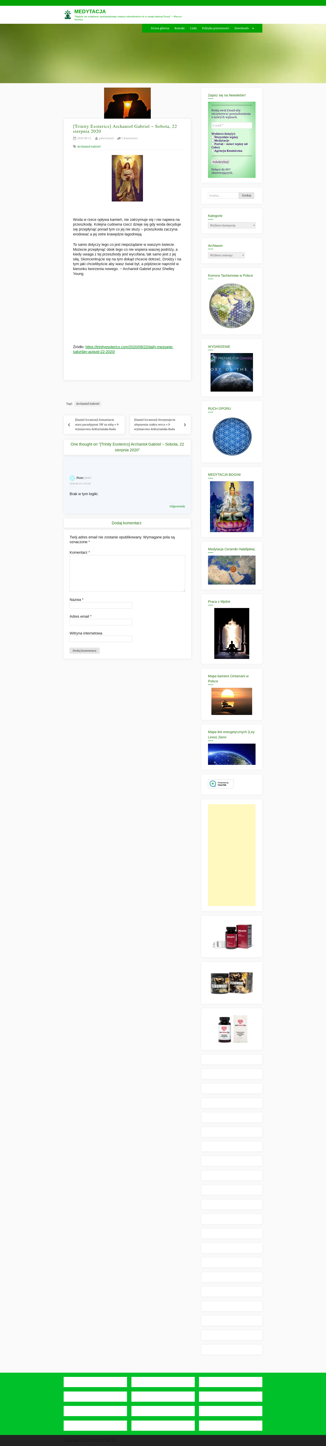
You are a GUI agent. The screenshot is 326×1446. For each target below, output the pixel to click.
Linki (193, 28)
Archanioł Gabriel (89, 146)
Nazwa (77, 599)
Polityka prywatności (215, 28)
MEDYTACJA (90, 11)
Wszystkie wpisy (226, 137)
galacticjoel (106, 138)
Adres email (81, 616)
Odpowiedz (177, 506)
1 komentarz (129, 138)
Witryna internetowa (86, 633)
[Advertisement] (232, 855)
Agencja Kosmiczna (228, 150)
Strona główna (160, 28)
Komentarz (80, 552)
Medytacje (221, 140)
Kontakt (180, 28)
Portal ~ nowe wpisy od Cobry (229, 145)
